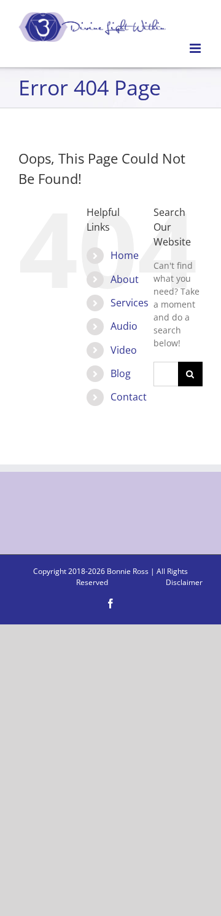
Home (124, 255)
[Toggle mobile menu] (196, 48)
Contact (128, 397)
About (124, 279)
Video (123, 350)
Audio (124, 326)
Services (129, 302)
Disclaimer (184, 582)
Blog (120, 373)
